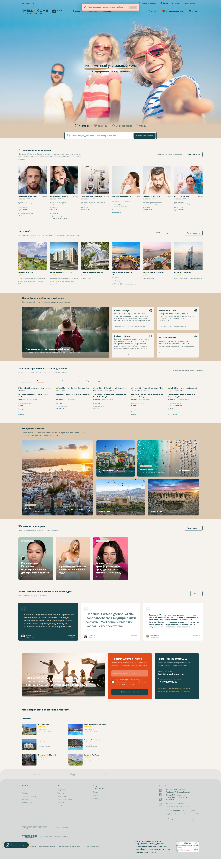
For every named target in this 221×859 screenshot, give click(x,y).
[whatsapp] (160, 790)
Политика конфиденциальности (69, 846)
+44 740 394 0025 (173, 811)
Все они (40, 381)
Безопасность (27, 803)
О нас (24, 790)
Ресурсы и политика (29, 796)
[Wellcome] (35, 11)
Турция (95, 792)
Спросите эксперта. (18, 845)
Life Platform (61, 806)
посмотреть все (99, 788)
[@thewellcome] (160, 803)
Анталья (53, 381)
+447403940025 (167, 682)
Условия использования (46, 846)
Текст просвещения (92, 846)
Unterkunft (26, 719)
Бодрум (89, 381)
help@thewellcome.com (171, 674)
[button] (196, 132)
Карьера (25, 799)
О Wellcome (176, 3)
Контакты (25, 806)
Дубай (101, 381)
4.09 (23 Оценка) (107, 399)
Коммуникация (190, 3)
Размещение (62, 796)
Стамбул (65, 381)
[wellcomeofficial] (160, 794)
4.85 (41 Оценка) (32, 399)
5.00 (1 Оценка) (182, 399)
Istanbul (96, 798)
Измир (77, 381)
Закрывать (133, 7)
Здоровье (78, 11)
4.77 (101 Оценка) (70, 399)
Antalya (95, 795)
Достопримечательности (67, 799)
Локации (107, 11)
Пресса (25, 793)
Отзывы (60, 803)
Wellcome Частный (149, 3)
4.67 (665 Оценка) (145, 399)
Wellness (94, 10)
